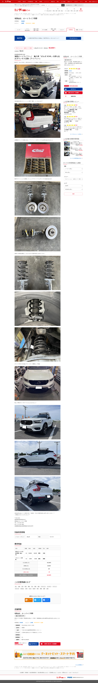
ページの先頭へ (78, 664)
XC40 (26, 588)
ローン (81, 1)
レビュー (62, 29)
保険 (86, 1)
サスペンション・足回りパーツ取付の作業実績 (55, 13)
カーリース (46, 1)
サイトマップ (75, 672)
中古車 (19, 1)
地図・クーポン (79, 29)
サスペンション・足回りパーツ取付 (38, 13)
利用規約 (26, 672)
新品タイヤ (70, 1)
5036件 (23, 21)
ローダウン (49, 586)
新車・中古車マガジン (93, 1)
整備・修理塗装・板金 (36, 29)
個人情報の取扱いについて (43, 672)
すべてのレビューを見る (75, 134)
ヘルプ (70, 672)
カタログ (76, 1)
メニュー (80, 5)
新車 (36, 1)
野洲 (35, 586)
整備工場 (53, 1)
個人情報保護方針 (33, 672)
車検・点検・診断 (74, 10)
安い (16, 586)
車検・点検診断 (53, 29)
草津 (25, 586)
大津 (22, 586)
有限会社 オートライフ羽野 (71, 13)
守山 (32, 586)
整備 (41, 588)
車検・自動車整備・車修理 (25, 13)
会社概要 (22, 672)
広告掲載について (52, 672)
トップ (18, 29)
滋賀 (38, 586)
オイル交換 (67, 10)
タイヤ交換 (63, 1)
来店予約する (34, 643)
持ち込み (22, 588)
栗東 (29, 586)
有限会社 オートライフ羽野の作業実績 (23, 14)
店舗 (76, 5)
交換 (47, 588)
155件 (22, 23)
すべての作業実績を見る (75, 158)
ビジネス (59, 672)
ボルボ (30, 588)
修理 (44, 588)
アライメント (43, 586)
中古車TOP (17, 13)
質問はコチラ (65, 672)
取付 (37, 588)
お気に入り (69, 5)
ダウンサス (17, 588)
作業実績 (81, 10)
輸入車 (24, 1)
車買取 (40, 1)
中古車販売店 (30, 1)
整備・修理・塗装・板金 (58, 10)
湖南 (19, 586)
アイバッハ (55, 586)
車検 (58, 1)
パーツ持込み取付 (47, 10)
